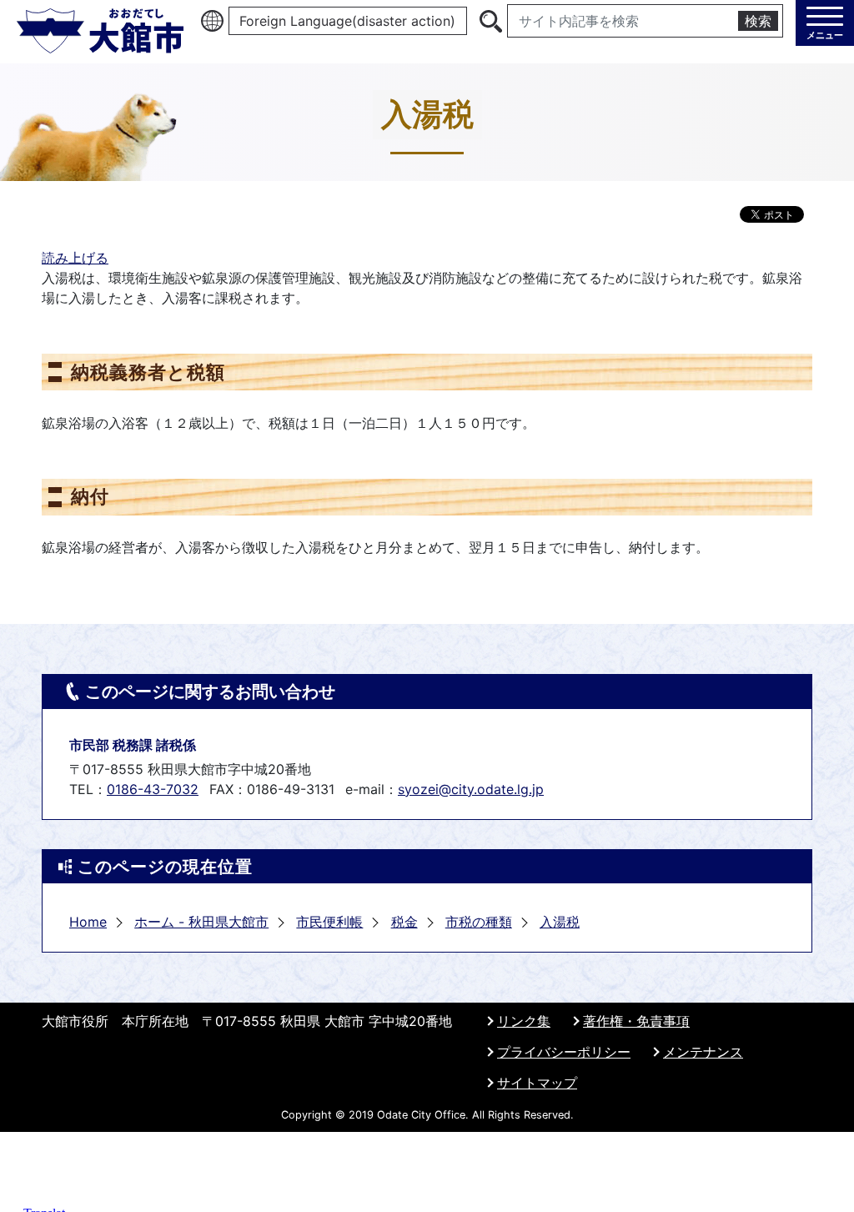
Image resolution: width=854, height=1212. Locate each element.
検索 (758, 21)
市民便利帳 (329, 921)
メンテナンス (703, 1052)
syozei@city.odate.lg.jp (471, 789)
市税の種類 (478, 921)
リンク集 (523, 1021)
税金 (404, 921)
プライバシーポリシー (563, 1052)
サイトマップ (537, 1082)
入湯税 (560, 921)
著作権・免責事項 (636, 1021)
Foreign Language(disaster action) (347, 21)
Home (88, 921)
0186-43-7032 (152, 789)
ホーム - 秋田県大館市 (201, 921)
